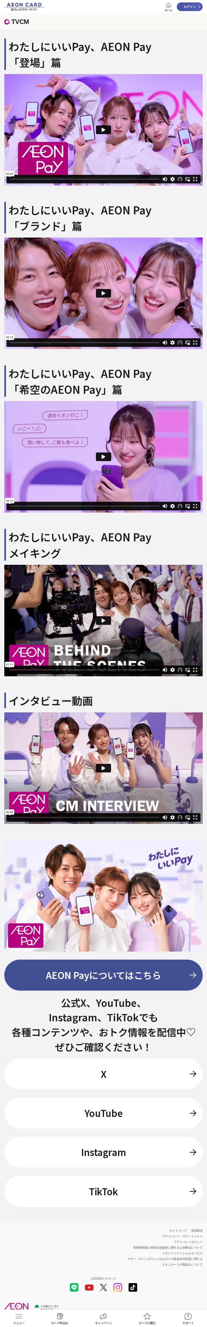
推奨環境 (197, 1230)
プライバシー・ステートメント (182, 1236)
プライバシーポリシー (188, 1242)
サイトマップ (178, 1230)
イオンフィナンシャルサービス (182, 1253)
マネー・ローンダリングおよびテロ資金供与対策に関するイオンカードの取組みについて (165, 1261)
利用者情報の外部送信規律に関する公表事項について (168, 1247)
